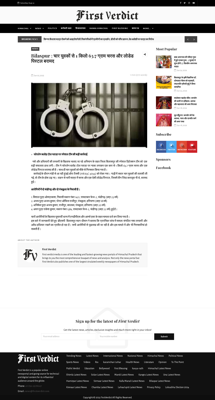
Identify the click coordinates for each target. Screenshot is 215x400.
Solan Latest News (100, 374)
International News (113, 356)
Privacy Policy (154, 387)
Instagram (182, 150)
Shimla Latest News (76, 374)
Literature (149, 362)
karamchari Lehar (112, 362)
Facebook (161, 150)
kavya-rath (137, 368)
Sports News (72, 362)
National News (135, 356)
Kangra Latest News (149, 374)
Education (89, 368)
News (38, 29)
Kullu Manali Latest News (131, 381)
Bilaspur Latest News (159, 381)
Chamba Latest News (102, 387)
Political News (176, 356)
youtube (192, 150)
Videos (87, 362)
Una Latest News (171, 374)
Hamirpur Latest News (77, 381)
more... (147, 29)
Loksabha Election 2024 (177, 387)
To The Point (177, 362)
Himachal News (155, 356)
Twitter (171, 150)
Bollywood (104, 368)
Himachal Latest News (159, 368)
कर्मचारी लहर (66, 28)
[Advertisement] (107, 292)
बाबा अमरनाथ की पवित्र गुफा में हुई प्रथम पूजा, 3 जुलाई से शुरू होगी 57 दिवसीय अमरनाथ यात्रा (185, 61)
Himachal (23, 29)
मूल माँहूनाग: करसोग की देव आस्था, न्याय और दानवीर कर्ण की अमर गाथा (185, 118)
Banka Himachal (99, 28)
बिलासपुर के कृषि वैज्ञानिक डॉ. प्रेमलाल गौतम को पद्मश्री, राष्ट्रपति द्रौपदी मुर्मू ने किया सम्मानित (185, 82)
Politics (52, 28)
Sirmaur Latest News (104, 381)
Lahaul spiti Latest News (130, 387)
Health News (132, 362)
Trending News (73, 356)
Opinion (162, 362)
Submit (164, 337)
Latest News (92, 356)
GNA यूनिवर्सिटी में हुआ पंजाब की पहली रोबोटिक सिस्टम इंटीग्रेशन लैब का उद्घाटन (79, 38)
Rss (96, 362)
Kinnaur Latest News (76, 387)
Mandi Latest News (124, 374)
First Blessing (120, 28)
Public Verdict (73, 368)
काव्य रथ (135, 28)
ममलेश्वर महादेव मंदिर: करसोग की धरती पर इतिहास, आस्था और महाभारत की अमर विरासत (185, 101)
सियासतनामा (81, 28)
